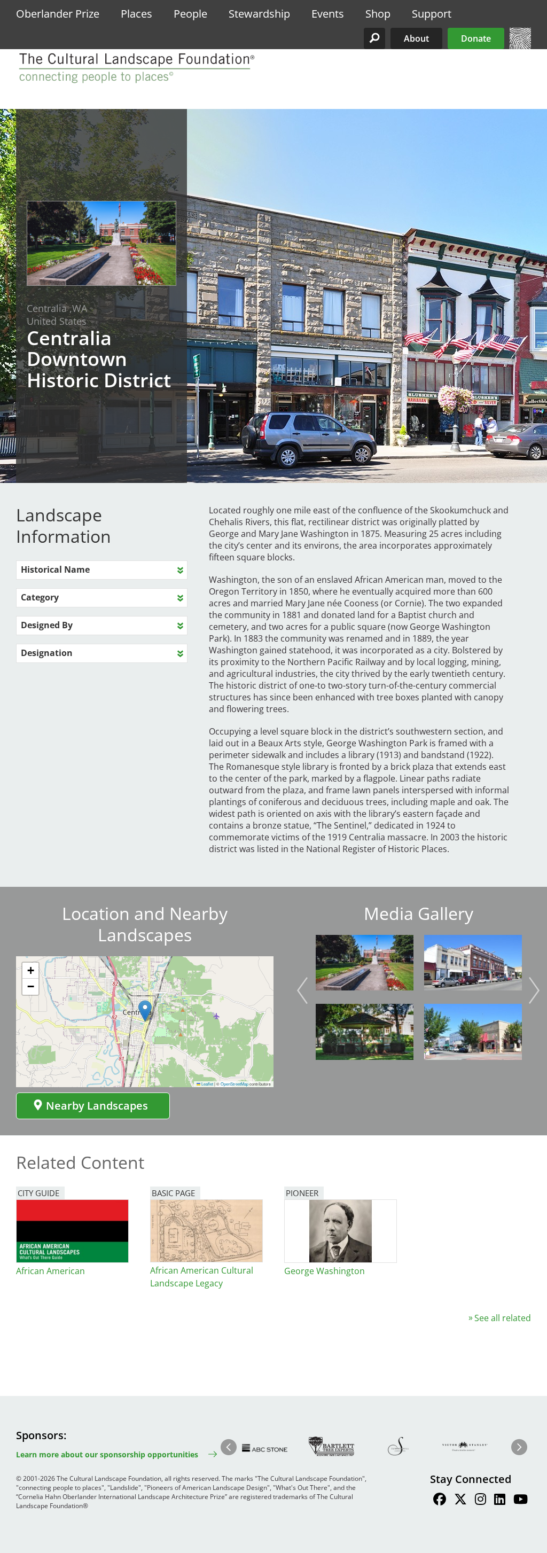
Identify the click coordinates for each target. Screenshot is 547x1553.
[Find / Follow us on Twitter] (460, 1501)
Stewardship (259, 13)
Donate (476, 38)
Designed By (47, 625)
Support (431, 13)
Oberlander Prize (57, 13)
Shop (377, 13)
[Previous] (302, 990)
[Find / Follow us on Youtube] (520, 1501)
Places (136, 13)
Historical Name (55, 569)
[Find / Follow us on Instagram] (480, 1501)
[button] (374, 38)
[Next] (534, 990)
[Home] (520, 46)
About (416, 38)
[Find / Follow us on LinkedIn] (499, 1501)
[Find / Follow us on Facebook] (439, 1501)
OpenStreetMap (234, 1084)
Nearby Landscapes (97, 1105)
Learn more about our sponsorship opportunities (107, 1454)
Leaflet (206, 1084)
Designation (47, 653)
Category (40, 597)
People (190, 13)
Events (327, 13)
